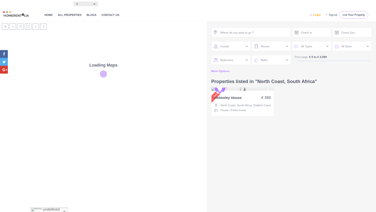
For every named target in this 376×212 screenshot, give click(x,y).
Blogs (91, 14)
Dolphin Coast (262, 105)
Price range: (301, 57)
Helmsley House (228, 98)
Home (48, 14)
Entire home (238, 110)
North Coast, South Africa (236, 105)
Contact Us (110, 14)
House (225, 110)
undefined (51, 209)
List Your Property (354, 14)
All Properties (69, 14)
